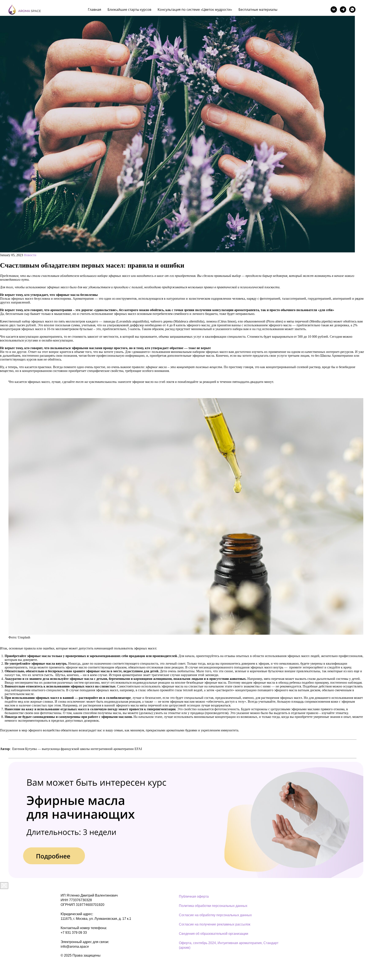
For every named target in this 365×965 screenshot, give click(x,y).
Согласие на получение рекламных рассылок (214, 924)
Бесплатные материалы (257, 9)
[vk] (334, 9)
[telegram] (343, 9)
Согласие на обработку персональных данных (215, 915)
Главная (94, 9)
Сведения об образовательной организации (213, 933)
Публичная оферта (194, 896)
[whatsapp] (352, 9)
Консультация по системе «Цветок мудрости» (195, 9)
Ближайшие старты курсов (129, 9)
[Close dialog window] (4, 885)
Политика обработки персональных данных (213, 906)
